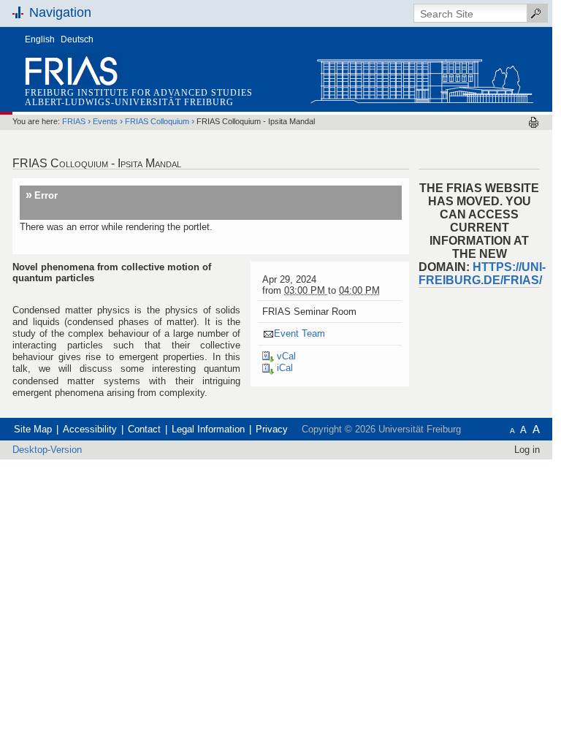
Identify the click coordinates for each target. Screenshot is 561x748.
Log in (527, 449)
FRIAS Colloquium (157, 121)
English (40, 39)
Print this (533, 122)
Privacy (272, 429)
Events (105, 121)
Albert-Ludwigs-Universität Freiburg (129, 102)
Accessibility (90, 429)
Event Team (299, 333)
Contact (144, 429)
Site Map (33, 429)
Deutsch (77, 39)
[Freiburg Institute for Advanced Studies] (421, 78)
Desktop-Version (47, 449)
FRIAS (73, 121)
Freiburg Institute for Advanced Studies (139, 93)
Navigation (60, 12)
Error (46, 195)
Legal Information (208, 429)
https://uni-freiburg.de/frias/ (482, 273)
